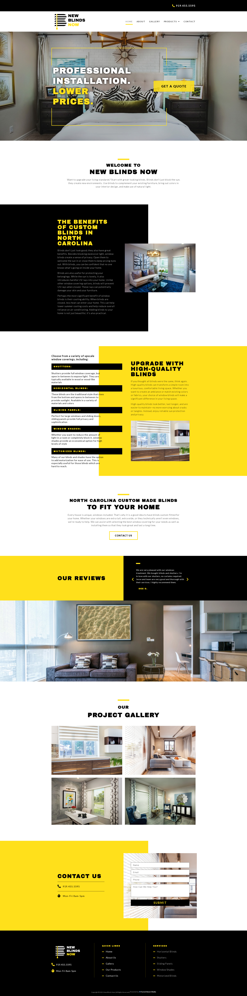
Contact (190, 21)
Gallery (154, 21)
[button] (174, 86)
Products (170, 21)
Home (129, 21)
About (141, 21)
